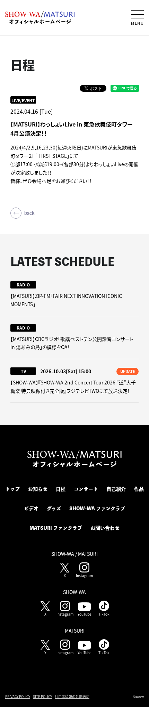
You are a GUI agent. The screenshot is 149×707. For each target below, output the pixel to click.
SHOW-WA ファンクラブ (97, 508)
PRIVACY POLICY (17, 696)
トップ (12, 489)
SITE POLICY (42, 696)
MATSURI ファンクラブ (55, 528)
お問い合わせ (105, 528)
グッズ (54, 508)
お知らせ (37, 489)
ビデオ (31, 508)
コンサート (86, 489)
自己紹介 (116, 489)
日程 (60, 489)
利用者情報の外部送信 (72, 696)
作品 (139, 489)
